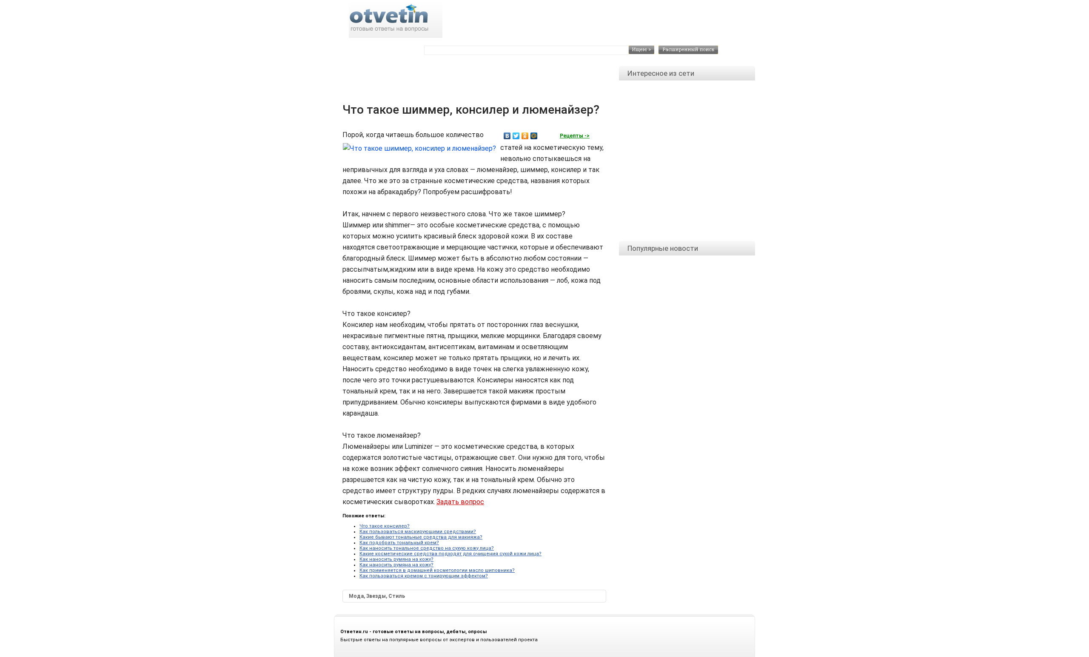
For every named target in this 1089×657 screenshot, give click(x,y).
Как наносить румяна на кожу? (396, 559)
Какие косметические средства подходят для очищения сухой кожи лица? (450, 554)
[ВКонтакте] (507, 135)
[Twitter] (516, 135)
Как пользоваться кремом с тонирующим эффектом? (423, 576)
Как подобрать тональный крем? (399, 542)
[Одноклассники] (525, 135)
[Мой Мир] (534, 135)
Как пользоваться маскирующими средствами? (417, 531)
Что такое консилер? (384, 526)
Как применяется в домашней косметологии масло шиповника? (437, 570)
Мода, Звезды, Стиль (377, 596)
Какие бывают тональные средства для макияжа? (420, 537)
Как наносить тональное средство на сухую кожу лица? (426, 548)
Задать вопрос (460, 502)
